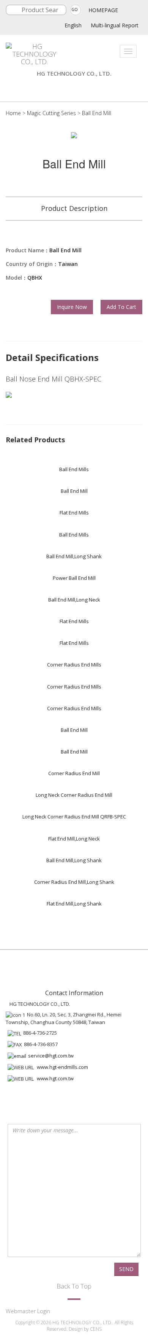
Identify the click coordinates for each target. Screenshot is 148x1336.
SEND (126, 1269)
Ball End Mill (96, 113)
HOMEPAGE (103, 10)
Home (13, 113)
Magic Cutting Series (51, 113)
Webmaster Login (28, 1311)
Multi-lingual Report (115, 25)
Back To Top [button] (74, 1286)
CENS (96, 1329)
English (73, 25)
